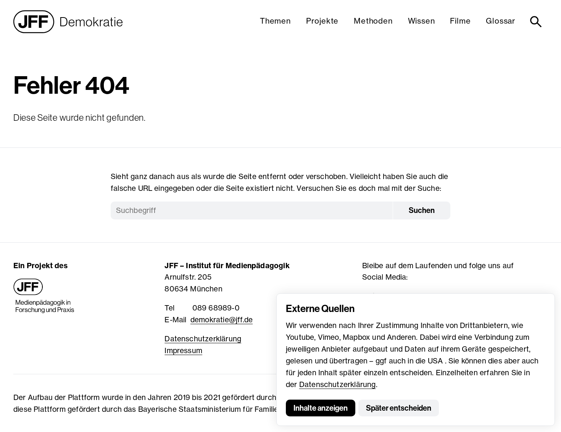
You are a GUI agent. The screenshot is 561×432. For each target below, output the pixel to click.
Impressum (183, 350)
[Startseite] (68, 21)
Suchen (422, 210)
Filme (460, 21)
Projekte (322, 21)
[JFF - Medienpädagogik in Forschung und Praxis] (43, 296)
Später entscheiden (398, 408)
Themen (275, 21)
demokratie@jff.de (221, 319)
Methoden (373, 21)
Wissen (421, 21)
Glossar (501, 21)
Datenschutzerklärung (337, 384)
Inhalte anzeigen (320, 408)
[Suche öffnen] (537, 22)
